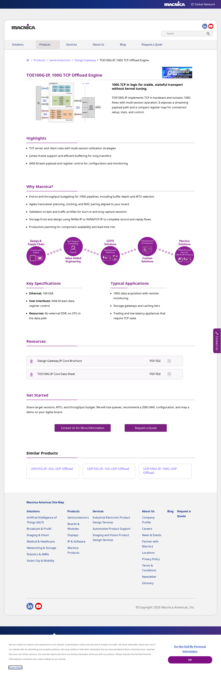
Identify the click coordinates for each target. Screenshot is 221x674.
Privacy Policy (151, 559)
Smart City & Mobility (40, 561)
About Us (98, 44)
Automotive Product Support (112, 529)
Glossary (147, 583)
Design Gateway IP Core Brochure (59, 361)
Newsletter (149, 577)
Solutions (17, 44)
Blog (123, 44)
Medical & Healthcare (41, 541)
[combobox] (187, 33)
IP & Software (76, 541)
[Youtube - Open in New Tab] (38, 607)
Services (71, 44)
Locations (148, 553)
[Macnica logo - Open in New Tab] (174, 4)
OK (190, 659)
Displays (73, 535)
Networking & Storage (41, 548)
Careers (147, 529)
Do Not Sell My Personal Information (190, 649)
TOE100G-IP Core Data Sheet (56, 374)
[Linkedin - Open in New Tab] (29, 607)
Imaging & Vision (38, 535)
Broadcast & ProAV (39, 529)
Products (44, 44)
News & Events (151, 535)
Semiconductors (78, 517)
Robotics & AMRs (38, 554)
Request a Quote (152, 44)
